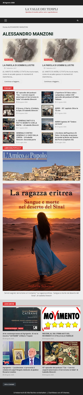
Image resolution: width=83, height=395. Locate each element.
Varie (6, 362)
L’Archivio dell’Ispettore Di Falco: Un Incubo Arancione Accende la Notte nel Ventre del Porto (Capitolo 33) (47, 138)
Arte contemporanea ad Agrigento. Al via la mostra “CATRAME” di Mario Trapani (22, 319)
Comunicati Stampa (11, 328)
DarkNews (52, 392)
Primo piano (8, 59)
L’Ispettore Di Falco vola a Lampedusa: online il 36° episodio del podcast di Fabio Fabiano (47, 97)
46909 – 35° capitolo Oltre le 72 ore (47, 111)
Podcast (53, 362)
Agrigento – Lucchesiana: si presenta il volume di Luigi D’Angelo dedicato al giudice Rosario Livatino (22, 353)
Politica (47, 328)
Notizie (21, 328)
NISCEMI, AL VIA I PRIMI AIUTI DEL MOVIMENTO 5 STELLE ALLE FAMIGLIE (61, 319)
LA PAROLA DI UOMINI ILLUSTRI (22, 50)
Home (5, 27)
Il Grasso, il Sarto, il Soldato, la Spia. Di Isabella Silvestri (9, 111)
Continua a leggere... (12, 81)
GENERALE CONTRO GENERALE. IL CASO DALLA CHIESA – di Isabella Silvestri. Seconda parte (9, 138)
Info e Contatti (9, 384)
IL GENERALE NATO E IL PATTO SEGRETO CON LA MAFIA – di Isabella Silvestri (9, 124)
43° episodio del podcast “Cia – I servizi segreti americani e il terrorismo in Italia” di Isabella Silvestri (9, 97)
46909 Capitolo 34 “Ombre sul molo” (47, 124)
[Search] (77, 20)
